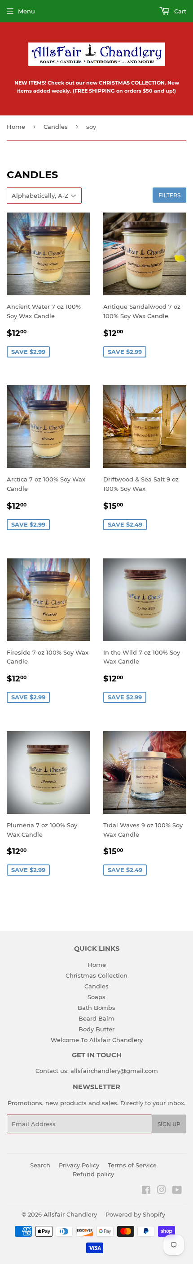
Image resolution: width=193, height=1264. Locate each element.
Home (16, 126)
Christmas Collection (96, 975)
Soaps (96, 996)
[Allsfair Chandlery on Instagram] (161, 1191)
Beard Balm (96, 1018)
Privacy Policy (79, 1165)
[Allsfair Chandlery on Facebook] (146, 1191)
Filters (169, 195)
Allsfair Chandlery (70, 1214)
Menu (26, 11)
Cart (179, 11)
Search (40, 1165)
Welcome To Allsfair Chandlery (97, 1039)
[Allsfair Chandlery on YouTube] (177, 1191)
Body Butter (96, 1029)
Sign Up (169, 1124)
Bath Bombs (96, 1007)
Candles (56, 126)
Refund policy (93, 1174)
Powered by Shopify (135, 1214)
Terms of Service (132, 1165)
